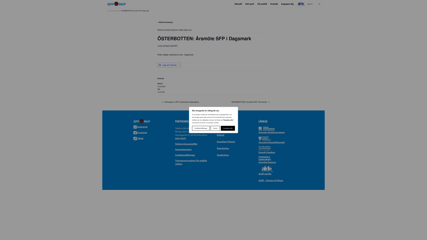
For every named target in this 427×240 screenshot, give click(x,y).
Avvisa (215, 128)
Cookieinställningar (200, 128)
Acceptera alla (228, 128)
